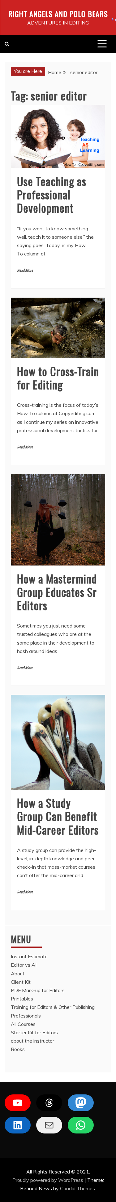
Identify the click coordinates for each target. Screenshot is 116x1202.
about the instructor (32, 1041)
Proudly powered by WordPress (48, 1180)
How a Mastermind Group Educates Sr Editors (57, 591)
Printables (22, 999)
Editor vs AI (24, 965)
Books (18, 1049)
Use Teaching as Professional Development (51, 194)
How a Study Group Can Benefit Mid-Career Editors (58, 815)
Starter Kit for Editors (34, 1032)
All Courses (23, 1024)
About (17, 973)
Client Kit (21, 982)
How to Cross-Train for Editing (58, 378)
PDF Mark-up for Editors (38, 990)
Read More (25, 270)
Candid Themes (77, 1188)
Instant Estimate (29, 956)
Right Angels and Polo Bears (58, 13)
